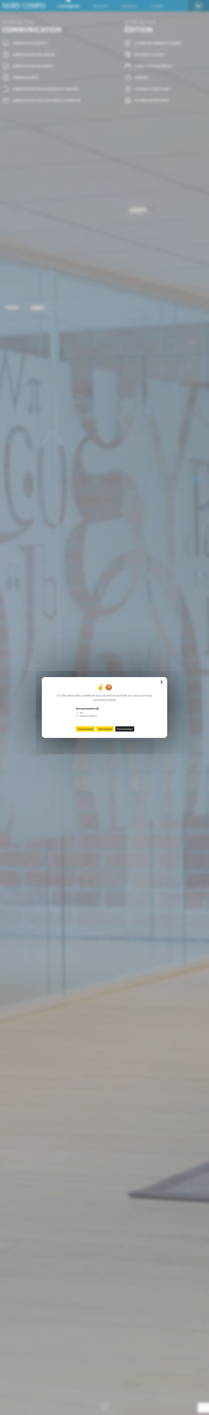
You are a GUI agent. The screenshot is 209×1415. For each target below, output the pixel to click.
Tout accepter (85, 729)
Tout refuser (105, 729)
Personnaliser (125, 729)
